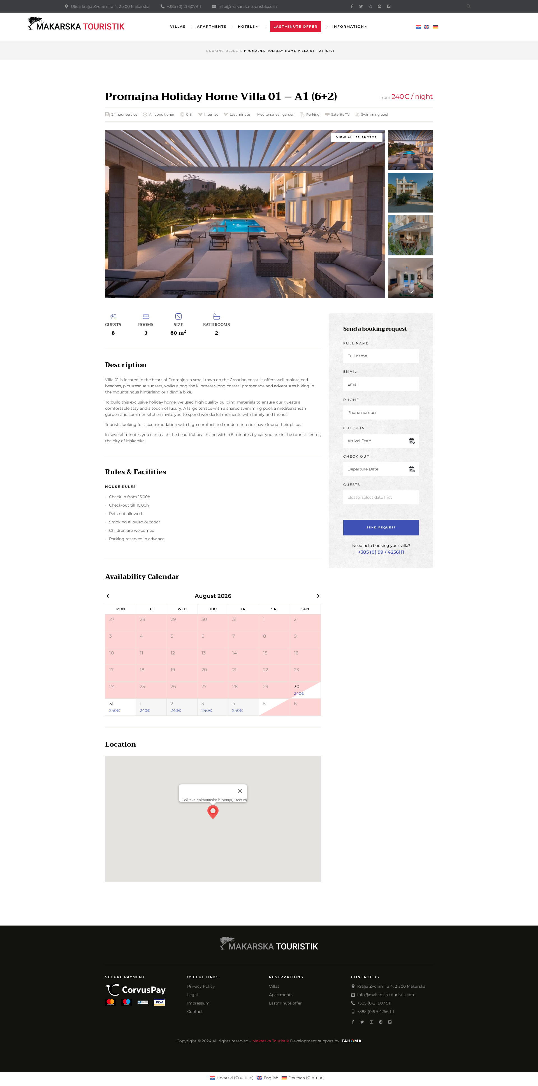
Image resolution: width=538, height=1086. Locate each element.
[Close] (240, 791)
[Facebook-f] (352, 6)
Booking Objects (224, 51)
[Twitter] (361, 6)
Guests (351, 485)
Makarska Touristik (270, 1040)
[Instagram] (370, 6)
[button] (410, 292)
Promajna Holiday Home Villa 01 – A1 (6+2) (221, 96)
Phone (351, 400)
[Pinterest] (379, 6)
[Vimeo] (389, 6)
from (386, 97)
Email (350, 371)
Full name (356, 343)
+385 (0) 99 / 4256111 (381, 552)
